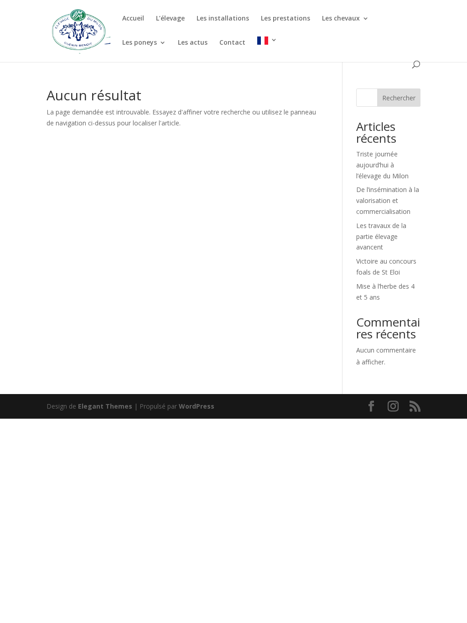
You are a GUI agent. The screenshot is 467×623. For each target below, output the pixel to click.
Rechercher (398, 97)
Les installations (223, 18)
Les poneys (139, 43)
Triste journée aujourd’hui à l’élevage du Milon (382, 165)
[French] (267, 48)
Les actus (193, 43)
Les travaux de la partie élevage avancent (381, 236)
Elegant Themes (105, 406)
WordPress (196, 406)
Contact (232, 43)
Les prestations (285, 18)
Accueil (133, 18)
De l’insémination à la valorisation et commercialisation (387, 200)
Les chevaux (341, 18)
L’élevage (170, 18)
